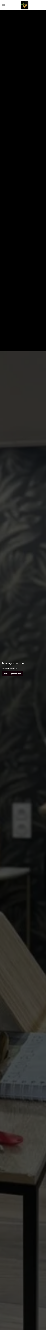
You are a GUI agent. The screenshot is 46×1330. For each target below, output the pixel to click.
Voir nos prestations (12, 674)
